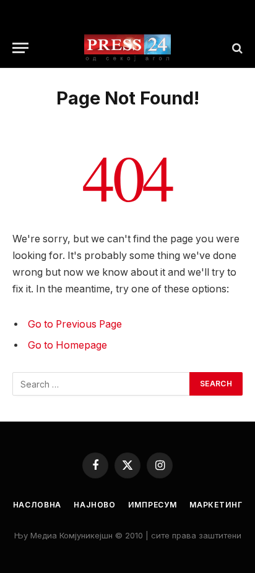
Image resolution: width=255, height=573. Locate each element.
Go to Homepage (67, 345)
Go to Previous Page (75, 324)
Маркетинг (216, 504)
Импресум (152, 504)
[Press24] (127, 48)
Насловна (37, 504)
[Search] (236, 48)
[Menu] (20, 48)
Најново (95, 504)
